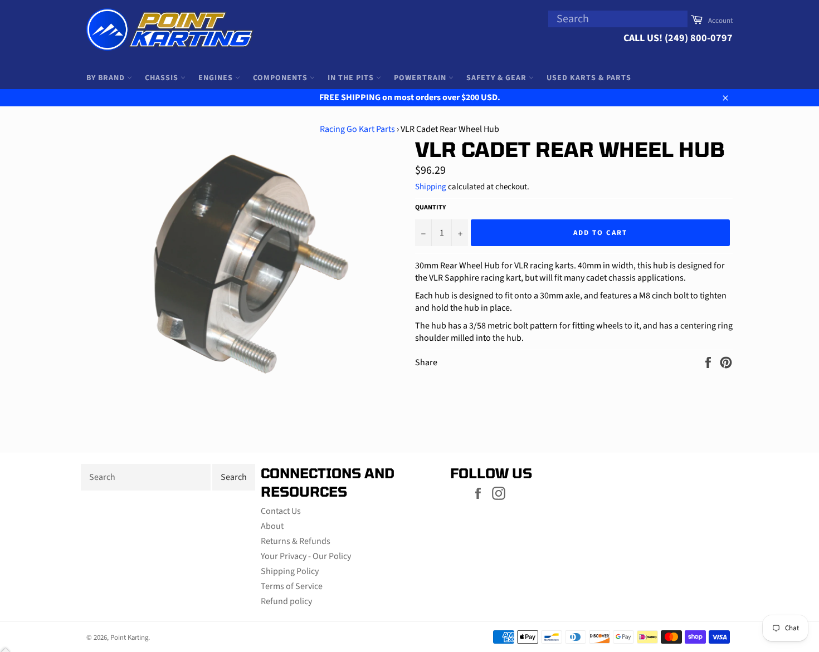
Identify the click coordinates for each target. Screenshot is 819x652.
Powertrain (421, 78)
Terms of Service (292, 586)
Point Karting (129, 638)
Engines (216, 78)
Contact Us (281, 511)
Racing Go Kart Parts (357, 129)
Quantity (430, 207)
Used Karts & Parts (589, 78)
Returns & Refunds (295, 541)
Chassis (163, 78)
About (272, 526)
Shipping (430, 187)
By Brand (106, 78)
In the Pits (352, 78)
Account (720, 21)
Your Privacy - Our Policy (306, 556)
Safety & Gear (497, 78)
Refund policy (286, 601)
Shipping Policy (290, 571)
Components (281, 78)
